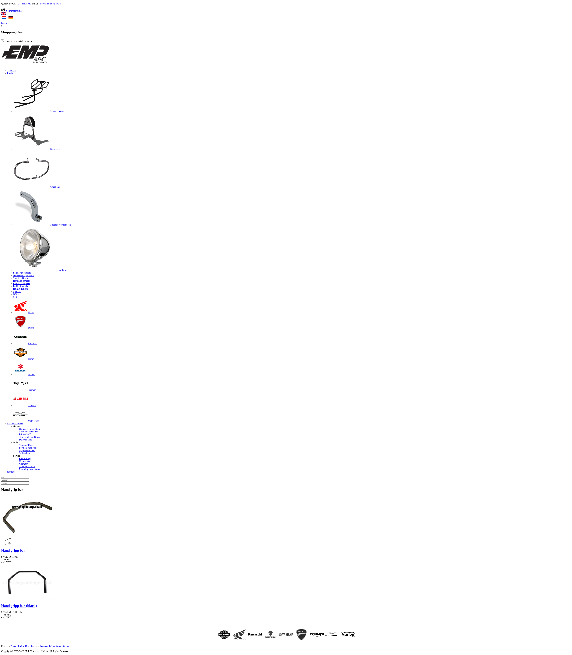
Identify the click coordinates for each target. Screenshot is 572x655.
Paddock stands (20, 286)
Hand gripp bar (13, 550)
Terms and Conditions (29, 437)
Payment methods (27, 447)
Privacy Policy (17, 646)
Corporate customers (28, 431)
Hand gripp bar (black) (19, 606)
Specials (17, 291)
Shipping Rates (26, 445)
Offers (16, 294)
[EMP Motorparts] (25, 65)
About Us (11, 70)
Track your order (27, 466)
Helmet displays (20, 289)
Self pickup (24, 453)
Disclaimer (30, 646)
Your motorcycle (13, 11)
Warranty (23, 464)
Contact (10, 472)
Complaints (24, 461)
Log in (4, 23)
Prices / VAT (25, 434)
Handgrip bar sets (21, 281)
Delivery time (25, 439)
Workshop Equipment (23, 275)
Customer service (15, 423)
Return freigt (25, 458)
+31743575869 (24, 3)
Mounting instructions (29, 469)
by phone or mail (27, 450)
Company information (29, 429)
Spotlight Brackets (21, 278)
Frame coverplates (21, 283)
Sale (15, 297)
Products (11, 73)
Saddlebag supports (22, 272)
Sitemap (66, 646)
